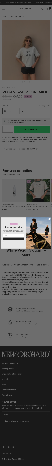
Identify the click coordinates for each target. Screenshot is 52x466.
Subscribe (13, 238)
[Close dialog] (49, 219)
